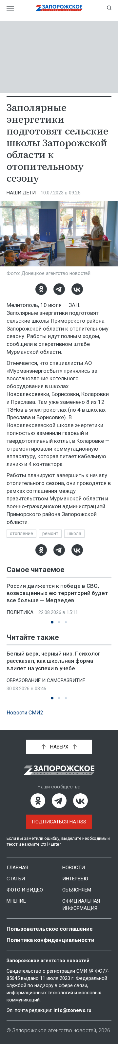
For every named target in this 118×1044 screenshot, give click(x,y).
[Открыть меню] (10, 8)
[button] (52, 622)
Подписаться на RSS (59, 822)
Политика (20, 612)
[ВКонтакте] (77, 289)
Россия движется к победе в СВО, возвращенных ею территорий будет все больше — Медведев (57, 593)
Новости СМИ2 (25, 713)
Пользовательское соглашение (50, 929)
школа (74, 533)
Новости (73, 868)
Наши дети (21, 193)
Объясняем (76, 890)
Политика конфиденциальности (50, 940)
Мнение (16, 901)
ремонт (50, 533)
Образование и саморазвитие (46, 680)
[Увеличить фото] (59, 233)
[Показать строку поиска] (109, 8)
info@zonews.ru (72, 1010)
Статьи (16, 879)
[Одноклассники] (41, 289)
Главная (17, 868)
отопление (21, 533)
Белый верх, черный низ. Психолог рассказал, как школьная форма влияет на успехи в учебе (54, 660)
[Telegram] (59, 289)
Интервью (75, 879)
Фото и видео (25, 890)
